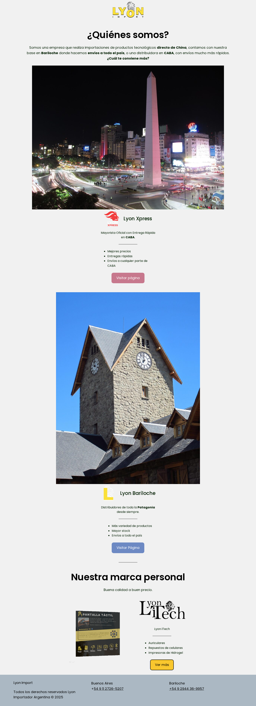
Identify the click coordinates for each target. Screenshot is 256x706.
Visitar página (128, 278)
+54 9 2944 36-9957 (186, 688)
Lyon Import (22, 682)
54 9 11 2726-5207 (109, 688)
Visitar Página (128, 547)
